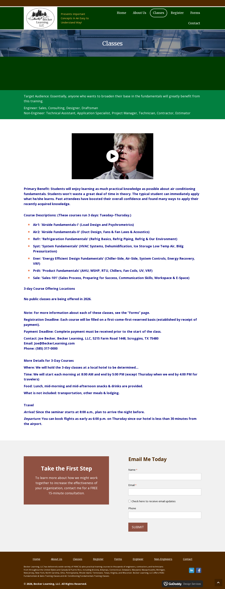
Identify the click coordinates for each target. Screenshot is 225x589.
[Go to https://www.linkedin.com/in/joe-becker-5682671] (191, 570)
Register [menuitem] (98, 559)
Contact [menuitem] (187, 559)
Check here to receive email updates (153, 501)
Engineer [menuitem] (138, 559)
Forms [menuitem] (118, 559)
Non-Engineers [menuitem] (163, 559)
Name (132, 469)
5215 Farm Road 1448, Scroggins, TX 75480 (125, 338)
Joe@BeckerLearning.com (54, 343)
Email (132, 485)
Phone (132, 508)
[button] (112, 156)
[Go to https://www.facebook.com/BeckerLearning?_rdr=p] (198, 570)
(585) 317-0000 (46, 348)
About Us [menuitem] (56, 559)
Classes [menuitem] (77, 559)
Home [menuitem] (36, 559)
